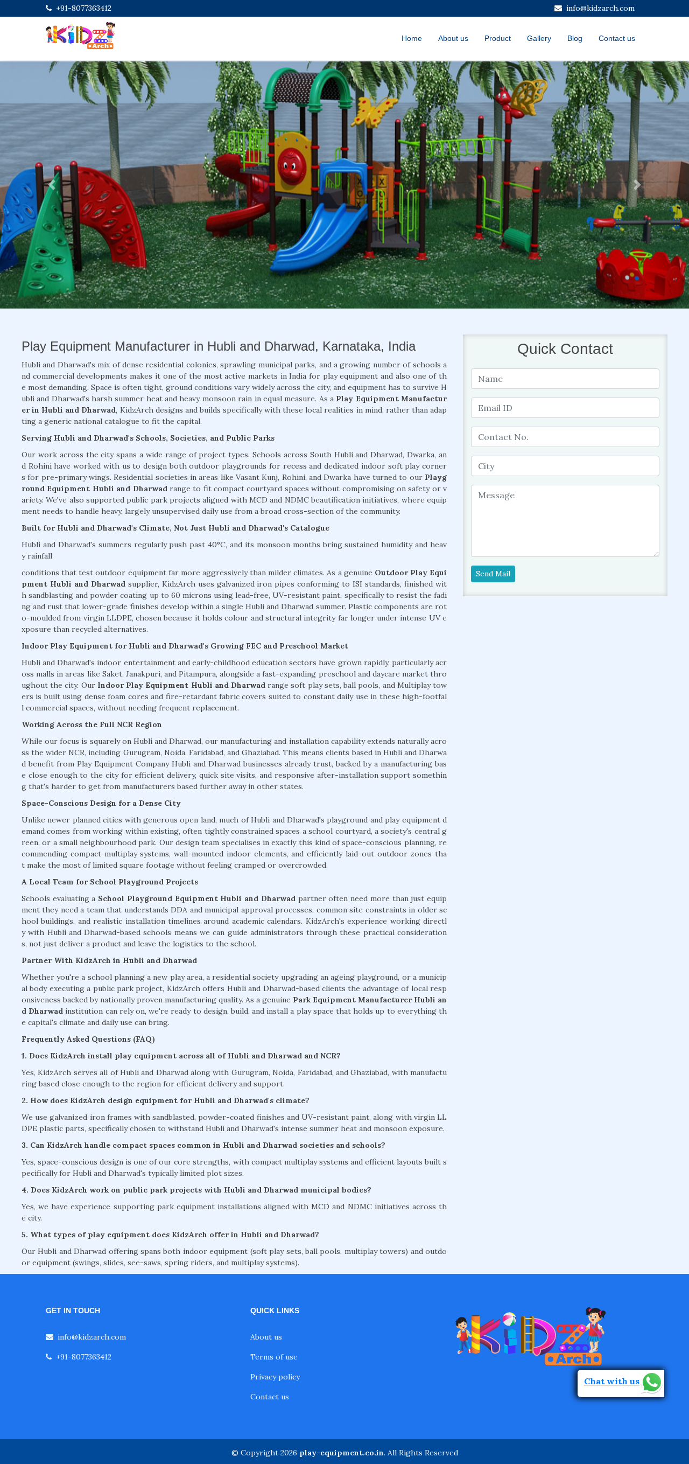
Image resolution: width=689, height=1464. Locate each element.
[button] (51, 185)
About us (453, 38)
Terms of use (274, 1357)
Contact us (617, 38)
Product (497, 38)
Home (412, 38)
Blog (574, 38)
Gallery (539, 38)
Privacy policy (275, 1377)
